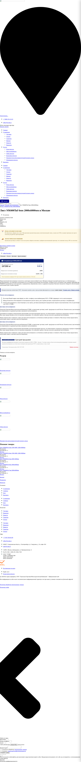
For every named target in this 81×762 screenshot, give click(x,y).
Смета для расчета (5, 744)
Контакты (5, 162)
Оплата (8, 136)
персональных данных (21, 749)
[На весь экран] (2, 754)
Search (1, 203)
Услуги (5, 147)
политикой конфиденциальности (17, 751)
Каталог (2, 477)
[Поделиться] (3, 754)
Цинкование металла (12, 160)
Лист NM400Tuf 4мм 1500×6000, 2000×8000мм (12, 453)
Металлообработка (11, 151)
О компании (6, 132)
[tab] (3, 256)
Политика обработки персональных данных (12, 584)
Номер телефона (4, 741)
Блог (4, 493)
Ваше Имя (3, 739)
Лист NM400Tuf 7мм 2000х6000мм (9, 470)
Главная (5, 130)
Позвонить (3, 480)
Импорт (8, 140)
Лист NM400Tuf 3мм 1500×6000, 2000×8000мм (12, 447)
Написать (2, 482)
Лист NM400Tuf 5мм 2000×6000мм (9, 459)
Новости (8, 143)
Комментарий (4, 748)
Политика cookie (4, 587)
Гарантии (8, 138)
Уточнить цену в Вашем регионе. (71, 290)
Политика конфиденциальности (8, 582)
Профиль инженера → (74, 347)
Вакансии (9, 145)
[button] (3, 449)
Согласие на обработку (14, 749)
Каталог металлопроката (12, 205)
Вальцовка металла (11, 155)
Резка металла (10, 149)
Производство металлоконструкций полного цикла (20, 158)
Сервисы (5, 491)
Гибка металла (10, 153)
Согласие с (14, 751)
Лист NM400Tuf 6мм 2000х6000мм (9, 464)
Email (1, 743)
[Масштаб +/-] (0, 754)
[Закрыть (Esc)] (5, 754)
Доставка (8, 134)
